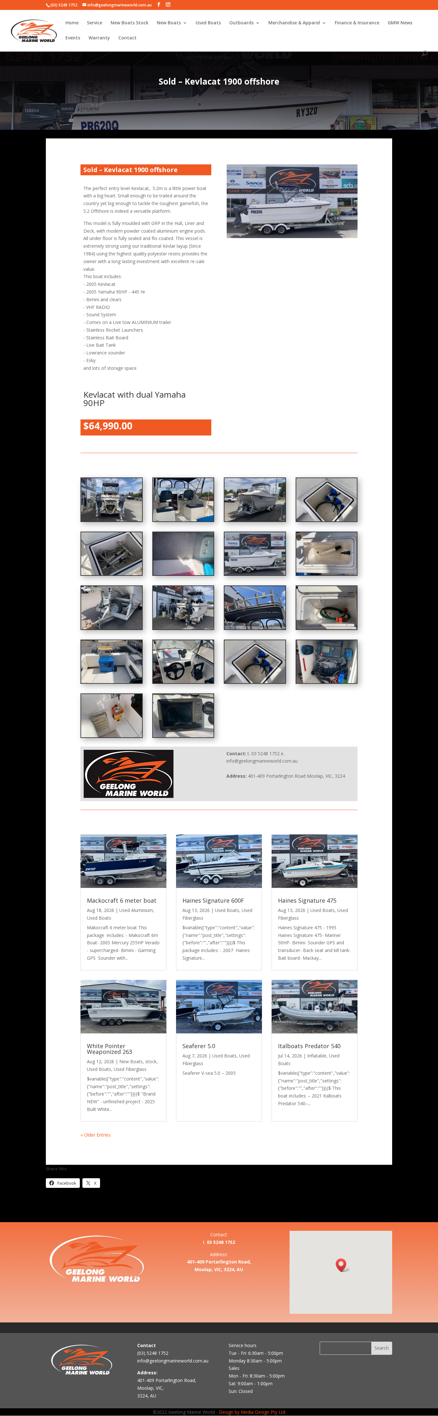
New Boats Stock (129, 23)
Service (94, 23)
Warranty (99, 38)
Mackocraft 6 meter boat (121, 900)
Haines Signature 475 (307, 900)
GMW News (400, 23)
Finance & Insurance (357, 23)
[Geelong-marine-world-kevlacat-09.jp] (326, 628)
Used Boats (208, 23)
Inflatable (316, 1056)
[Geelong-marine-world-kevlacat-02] (111, 736)
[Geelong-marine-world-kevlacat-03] (326, 681)
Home (72, 23)
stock (150, 1061)
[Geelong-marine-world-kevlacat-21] (183, 573)
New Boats (169, 23)
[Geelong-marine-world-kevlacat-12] (111, 520)
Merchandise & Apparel (294, 23)
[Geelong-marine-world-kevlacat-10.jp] (254, 628)
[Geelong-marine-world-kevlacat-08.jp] (111, 681)
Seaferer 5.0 (198, 1046)
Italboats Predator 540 (309, 1046)
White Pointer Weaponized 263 (109, 1049)
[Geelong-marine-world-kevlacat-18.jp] (326, 573)
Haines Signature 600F (213, 900)
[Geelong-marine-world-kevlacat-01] (183, 736)
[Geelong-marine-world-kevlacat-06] (326, 520)
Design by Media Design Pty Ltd (252, 1412)
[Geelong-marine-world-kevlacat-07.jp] (254, 681)
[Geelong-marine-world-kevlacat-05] (111, 573)
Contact (127, 38)
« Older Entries (95, 1135)
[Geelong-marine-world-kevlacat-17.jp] (111, 628)
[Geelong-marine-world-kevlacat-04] (183, 681)
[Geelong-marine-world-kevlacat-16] (254, 520)
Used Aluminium (136, 910)
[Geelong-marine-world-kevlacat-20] (254, 573)
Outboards (241, 23)
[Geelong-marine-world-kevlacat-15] (183, 520)
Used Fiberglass (130, 1069)
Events (72, 38)
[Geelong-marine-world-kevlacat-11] (183, 628)
